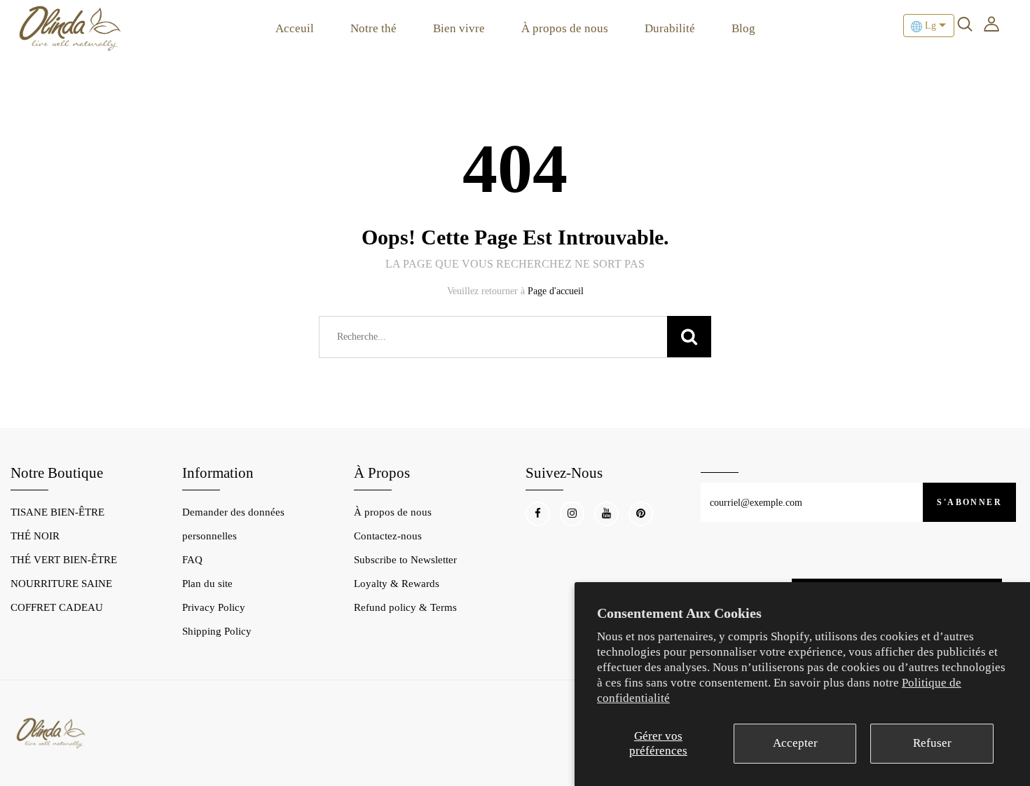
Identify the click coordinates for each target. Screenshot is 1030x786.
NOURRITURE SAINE (61, 583)
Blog (743, 28)
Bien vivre (459, 28)
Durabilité (670, 28)
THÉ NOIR (35, 536)
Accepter (795, 743)
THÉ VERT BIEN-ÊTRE (64, 559)
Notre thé (373, 28)
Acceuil (294, 28)
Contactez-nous (388, 536)
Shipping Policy (217, 631)
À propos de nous (564, 28)
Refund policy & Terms (405, 607)
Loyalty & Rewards (396, 583)
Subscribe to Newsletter (405, 559)
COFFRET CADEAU (57, 607)
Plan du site (207, 583)
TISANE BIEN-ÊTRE (57, 512)
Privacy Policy (213, 607)
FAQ (192, 559)
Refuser (932, 743)
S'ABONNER (969, 502)
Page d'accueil (556, 291)
